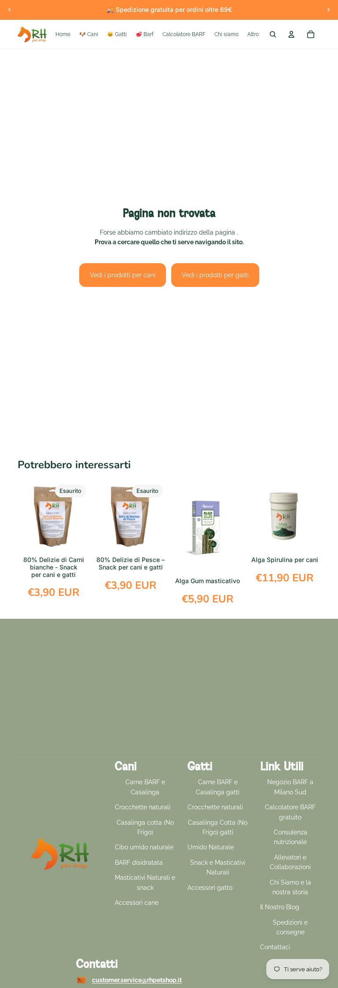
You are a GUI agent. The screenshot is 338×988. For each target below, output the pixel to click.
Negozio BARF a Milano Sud (290, 787)
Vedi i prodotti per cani (122, 275)
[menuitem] (253, 34)
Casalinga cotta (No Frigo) (145, 827)
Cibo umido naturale (144, 847)
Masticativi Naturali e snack (145, 882)
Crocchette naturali (142, 807)
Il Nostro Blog (279, 907)
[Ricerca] (273, 34)
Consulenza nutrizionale (290, 837)
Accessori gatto (209, 887)
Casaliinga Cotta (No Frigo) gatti (217, 827)
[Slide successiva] (328, 9)
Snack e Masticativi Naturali (217, 867)
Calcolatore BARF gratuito (290, 812)
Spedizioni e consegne (290, 927)
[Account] (291, 34)
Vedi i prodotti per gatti (215, 275)
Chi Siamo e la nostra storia (290, 887)
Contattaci (275, 947)
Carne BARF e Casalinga (145, 787)
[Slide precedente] (9, 9)
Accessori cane (136, 902)
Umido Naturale (210, 847)
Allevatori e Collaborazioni (290, 862)
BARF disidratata (139, 862)
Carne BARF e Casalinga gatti (217, 787)
